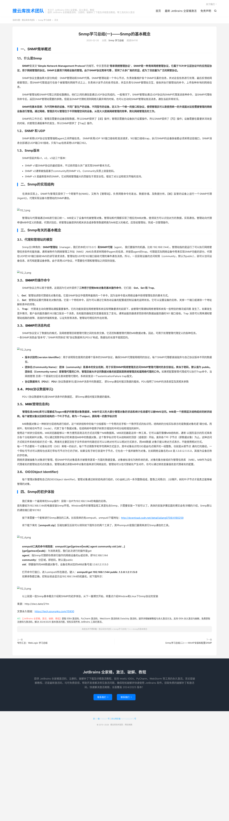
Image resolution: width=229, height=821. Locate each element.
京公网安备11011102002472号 (123, 719)
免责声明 (205, 10)
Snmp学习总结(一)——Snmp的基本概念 (114, 34)
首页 (158, 10)
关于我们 (210, 4)
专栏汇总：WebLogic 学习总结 (32, 642)
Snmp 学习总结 (44, 20)
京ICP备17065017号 (101, 719)
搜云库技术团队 (28, 11)
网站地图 (128, 725)
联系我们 (102, 697)
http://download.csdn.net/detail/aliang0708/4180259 (152, 517)
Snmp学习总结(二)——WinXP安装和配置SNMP (188, 642)
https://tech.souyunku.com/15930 (54, 611)
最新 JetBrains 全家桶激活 (181, 10)
